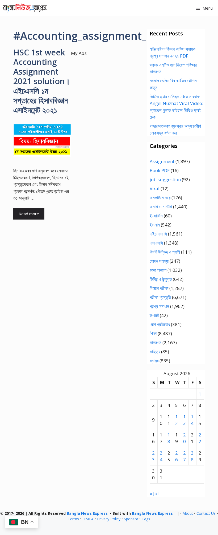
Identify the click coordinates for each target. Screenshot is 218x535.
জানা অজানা (158, 270)
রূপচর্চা (154, 315)
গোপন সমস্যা (159, 261)
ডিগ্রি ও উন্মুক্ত (161, 279)
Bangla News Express (87, 513)
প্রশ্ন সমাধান (159, 306)
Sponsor (131, 518)
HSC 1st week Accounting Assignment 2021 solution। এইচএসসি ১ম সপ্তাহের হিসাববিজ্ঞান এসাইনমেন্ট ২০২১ (41, 81)
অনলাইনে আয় (160, 197)
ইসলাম (155, 225)
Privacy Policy (108, 518)
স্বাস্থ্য (154, 361)
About (188, 513)
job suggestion (165, 179)
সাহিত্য (155, 351)
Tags (146, 518)
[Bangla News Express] (25, 8)
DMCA (88, 518)
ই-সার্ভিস (156, 216)
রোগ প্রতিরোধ (160, 324)
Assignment (162, 161)
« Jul (154, 494)
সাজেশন (155, 342)
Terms (73, 518)
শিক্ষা (153, 333)
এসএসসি (156, 243)
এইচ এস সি (158, 234)
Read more (29, 213)
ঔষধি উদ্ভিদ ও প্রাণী (165, 252)
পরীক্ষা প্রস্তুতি (160, 297)
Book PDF (160, 170)
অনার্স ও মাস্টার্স (161, 207)
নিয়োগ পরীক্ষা (159, 288)
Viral (155, 188)
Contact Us (206, 513)
